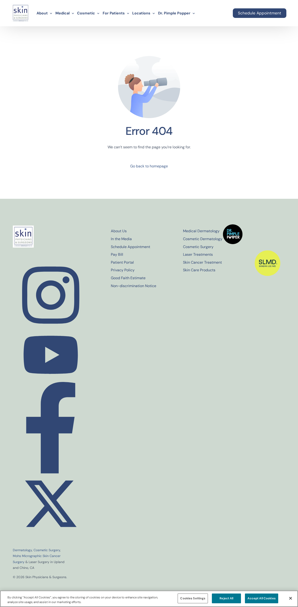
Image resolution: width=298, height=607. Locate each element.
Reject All (226, 598)
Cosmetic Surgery (47, 550)
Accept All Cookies (261, 598)
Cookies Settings (192, 598)
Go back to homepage (149, 166)
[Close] (290, 598)
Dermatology (22, 550)
